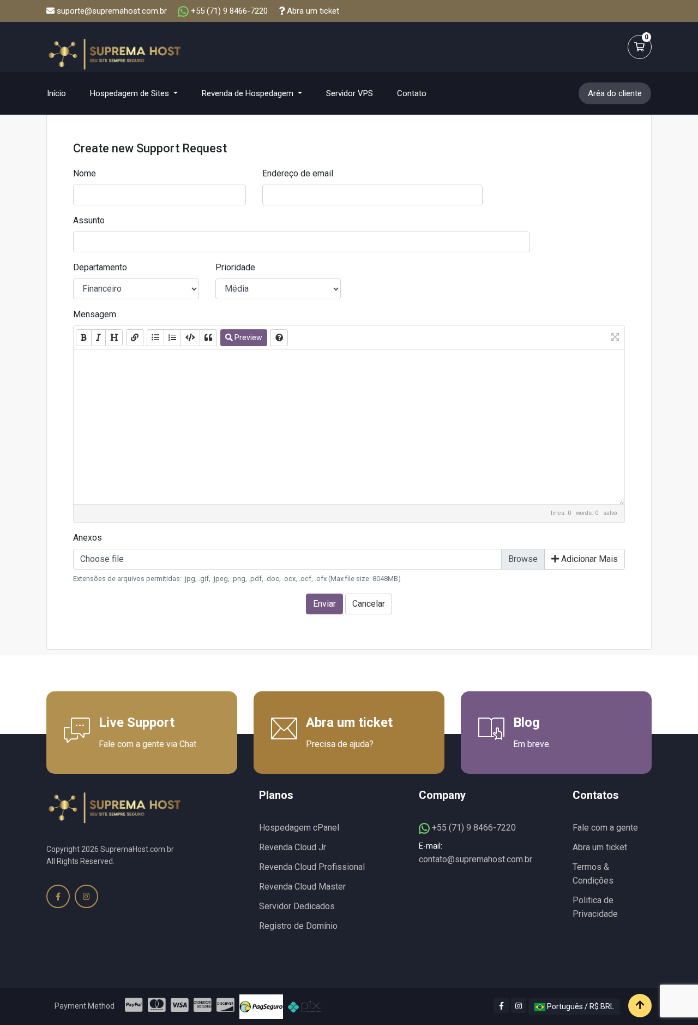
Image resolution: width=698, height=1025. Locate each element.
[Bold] (84, 337)
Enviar (324, 604)
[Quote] (208, 337)
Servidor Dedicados (297, 906)
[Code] (190, 337)
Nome (84, 173)
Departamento (100, 267)
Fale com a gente (605, 827)
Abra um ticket (312, 11)
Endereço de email (297, 173)
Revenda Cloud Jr (292, 847)
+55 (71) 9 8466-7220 (228, 11)
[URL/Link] (134, 337)
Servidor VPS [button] (349, 93)
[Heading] (114, 337)
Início (63, 93)
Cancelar (368, 604)
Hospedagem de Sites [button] (130, 93)
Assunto (89, 220)
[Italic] (98, 337)
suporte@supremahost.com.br (112, 11)
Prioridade (235, 267)
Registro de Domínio (298, 926)
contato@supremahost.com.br (475, 859)
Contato (411, 93)
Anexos (87, 537)
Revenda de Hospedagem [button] (249, 93)
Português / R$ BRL (579, 1006)
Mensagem (94, 314)
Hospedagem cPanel (299, 827)
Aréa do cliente (615, 93)
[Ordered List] (172, 337)
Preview (247, 337)
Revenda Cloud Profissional (312, 867)
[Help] (279, 337)
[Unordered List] (155, 337)
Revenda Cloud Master (302, 886)
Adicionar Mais (588, 559)
